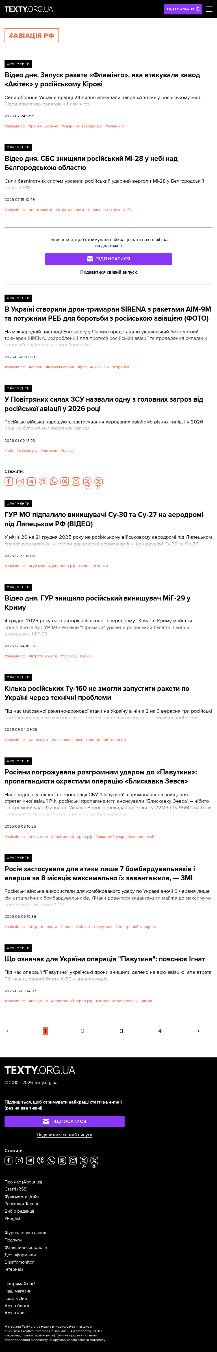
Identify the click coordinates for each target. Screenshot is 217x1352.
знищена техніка (105, 209)
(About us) (32, 1182)
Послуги (13, 1240)
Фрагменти (18, 64)
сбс (128, 209)
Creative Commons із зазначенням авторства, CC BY (62, 1331)
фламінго (116, 126)
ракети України (44, 126)
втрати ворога (71, 209)
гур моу (38, 565)
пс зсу (68, 450)
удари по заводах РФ (83, 126)
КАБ (10, 450)
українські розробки (110, 367)
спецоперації (142, 836)
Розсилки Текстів (22, 1204)
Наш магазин (18, 1291)
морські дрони (61, 367)
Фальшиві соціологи (26, 1247)
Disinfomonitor (19, 1262)
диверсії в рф (63, 565)
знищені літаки (94, 565)
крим (86, 656)
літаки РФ (39, 739)
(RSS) (22, 1189)
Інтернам (14, 1269)
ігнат (148, 1000)
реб (83, 367)
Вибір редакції (19, 1211)
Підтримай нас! (20, 1284)
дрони (36, 367)
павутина (39, 836)
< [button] (7, 1031)
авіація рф (16, 126)
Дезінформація (20, 1255)
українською (44, 1335)
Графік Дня (16, 1298)
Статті (10, 1189)
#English (13, 1218)
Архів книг (16, 1313)
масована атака (68, 739)
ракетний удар (111, 836)
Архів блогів (18, 1306)
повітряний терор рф (107, 739)
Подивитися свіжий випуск (108, 272)
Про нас (13, 1182)
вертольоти (41, 209)
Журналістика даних (25, 1233)
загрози (50, 450)
